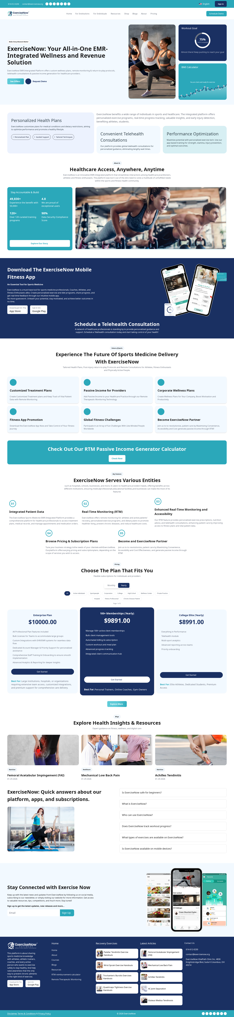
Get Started (42, 671)
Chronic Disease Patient (132, 599)
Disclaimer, (12, 1013)
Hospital (97, 599)
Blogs (135, 13)
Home (69, 13)
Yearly (124, 585)
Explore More (116, 704)
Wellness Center (146, 593)
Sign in (221, 4)
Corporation (108, 593)
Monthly (111, 585)
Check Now (117, 458)
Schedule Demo (216, 13)
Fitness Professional (111, 599)
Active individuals (79, 593)
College (120, 593)
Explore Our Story (39, 243)
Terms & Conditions (27, 1013)
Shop (126, 13)
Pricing (154, 13)
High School (132, 593)
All (67, 593)
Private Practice (162, 593)
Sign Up (66, 912)
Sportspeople (94, 593)
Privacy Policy (44, 1013)
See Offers (15, 81)
